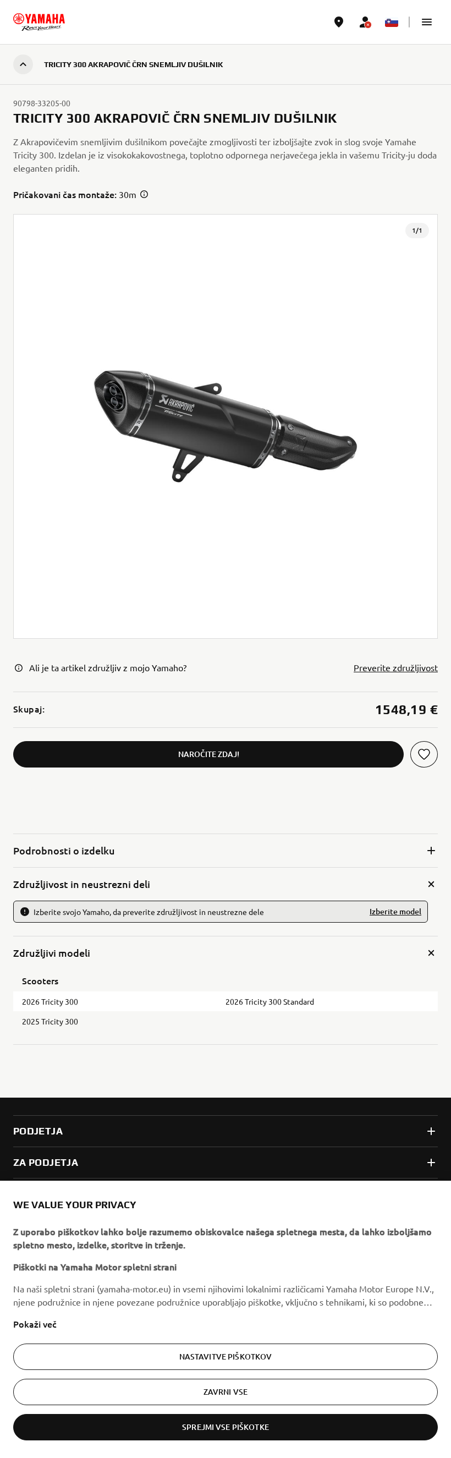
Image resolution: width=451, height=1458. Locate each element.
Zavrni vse (226, 1391)
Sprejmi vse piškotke (225, 1427)
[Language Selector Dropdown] (392, 22)
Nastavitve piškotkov (225, 1356)
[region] (225, 1319)
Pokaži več (35, 1324)
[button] (427, 22)
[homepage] (39, 22)
